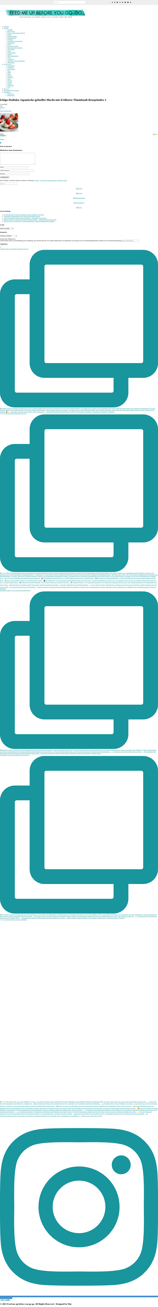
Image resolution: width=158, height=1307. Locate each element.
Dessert (9, 34)
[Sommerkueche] (79, 203)
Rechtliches (7, 92)
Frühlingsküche (11, 38)
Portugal (9, 80)
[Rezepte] (79, 193)
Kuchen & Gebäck (12, 46)
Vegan (9, 57)
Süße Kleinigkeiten (12, 56)
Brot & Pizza (11, 31)
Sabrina (2, 107)
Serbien (9, 82)
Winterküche (11, 62)
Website (2, 174)
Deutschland (11, 66)
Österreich (10, 77)
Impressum (10, 94)
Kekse (9, 44)
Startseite (6, 26)
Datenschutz (10, 95)
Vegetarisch (10, 59)
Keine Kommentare (5, 111)
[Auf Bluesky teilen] (4, 135)
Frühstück (10, 39)
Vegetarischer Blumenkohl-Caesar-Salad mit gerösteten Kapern (22, 216)
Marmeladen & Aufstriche (14, 48)
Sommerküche (11, 53)
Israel (8, 71)
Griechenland (11, 69)
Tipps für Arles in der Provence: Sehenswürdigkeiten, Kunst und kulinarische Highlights (29, 221)
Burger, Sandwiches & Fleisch (16, 33)
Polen (9, 79)
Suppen (9, 54)
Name (1, 167)
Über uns (6, 89)
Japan (9, 74)
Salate (9, 51)
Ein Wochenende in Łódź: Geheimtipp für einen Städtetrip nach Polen (24, 215)
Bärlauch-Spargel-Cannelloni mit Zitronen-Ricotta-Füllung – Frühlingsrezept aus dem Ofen (30, 219)
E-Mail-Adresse (4, 170)
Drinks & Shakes (12, 36)
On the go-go (7, 64)
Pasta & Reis (11, 49)
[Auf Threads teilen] (5, 135)
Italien (9, 72)
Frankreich (10, 67)
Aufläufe (9, 30)
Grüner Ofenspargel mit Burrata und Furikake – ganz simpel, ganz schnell (25, 218)
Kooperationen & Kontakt (11, 90)
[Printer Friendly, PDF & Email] (155, 134)
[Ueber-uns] (79, 188)
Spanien (9, 84)
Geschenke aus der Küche (14, 41)
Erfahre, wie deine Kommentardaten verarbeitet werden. (51, 180)
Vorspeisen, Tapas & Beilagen (16, 61)
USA (8, 87)
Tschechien (10, 85)
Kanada (9, 76)
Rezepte (6, 28)
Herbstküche (11, 43)
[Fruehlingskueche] (79, 198)
